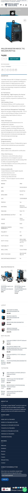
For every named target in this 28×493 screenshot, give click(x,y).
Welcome (3, 445)
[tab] (14, 75)
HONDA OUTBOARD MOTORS (9, 431)
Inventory (3, 448)
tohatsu (7, 1)
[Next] (27, 282)
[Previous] (1, 282)
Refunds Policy (5, 460)
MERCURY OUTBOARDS (8, 419)
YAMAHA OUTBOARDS (7, 433)
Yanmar (18, 1)
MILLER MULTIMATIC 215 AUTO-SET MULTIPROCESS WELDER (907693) (7, 288)
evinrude (12, 1)
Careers (3, 457)
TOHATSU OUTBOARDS (8, 428)
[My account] (23, 5)
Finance (3, 454)
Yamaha (19, 0)
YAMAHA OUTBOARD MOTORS (10, 425)
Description (4, 75)
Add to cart (14, 58)
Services (3, 451)
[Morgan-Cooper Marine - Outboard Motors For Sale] (11, 4)
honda (3, 1)
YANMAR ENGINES (6, 436)
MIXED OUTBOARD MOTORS (9, 422)
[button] (24, 489)
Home (9, 10)
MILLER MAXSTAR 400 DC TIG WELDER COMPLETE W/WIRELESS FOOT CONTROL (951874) (20, 289)
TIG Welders (17, 10)
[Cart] (26, 5)
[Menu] (2, 5)
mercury (24, 0)
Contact (3, 462)
